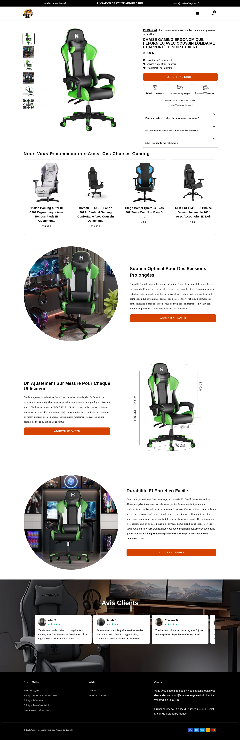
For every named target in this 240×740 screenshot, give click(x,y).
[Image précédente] (41, 80)
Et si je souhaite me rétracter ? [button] (161, 143)
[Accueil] (29, 13)
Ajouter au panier (180, 77)
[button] (197, 13)
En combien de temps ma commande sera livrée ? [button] (171, 130)
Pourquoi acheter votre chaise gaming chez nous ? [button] (172, 118)
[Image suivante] (135, 80)
